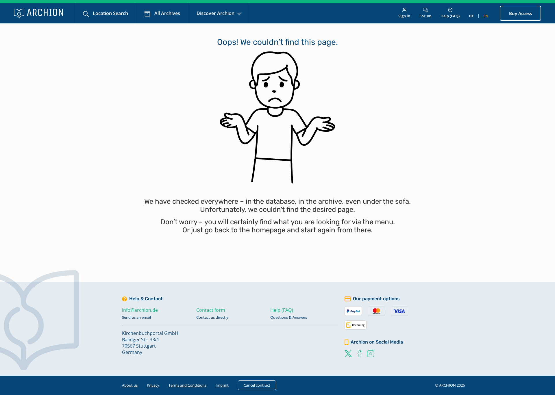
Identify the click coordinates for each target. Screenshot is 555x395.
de (471, 15)
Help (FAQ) (450, 15)
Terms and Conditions (187, 385)
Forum (425, 15)
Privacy (153, 385)
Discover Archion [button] (216, 13)
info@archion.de (140, 310)
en (485, 15)
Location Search (110, 13)
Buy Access (520, 13)
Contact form (210, 310)
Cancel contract (257, 385)
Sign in (404, 15)
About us (130, 385)
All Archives (166, 13)
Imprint (222, 385)
